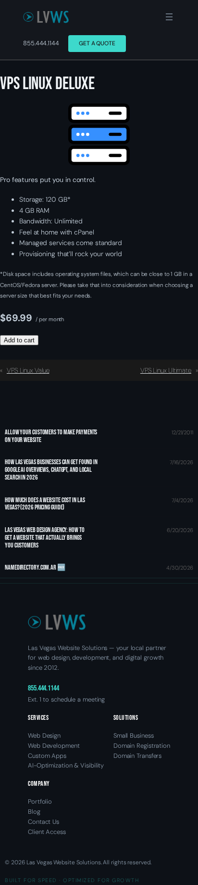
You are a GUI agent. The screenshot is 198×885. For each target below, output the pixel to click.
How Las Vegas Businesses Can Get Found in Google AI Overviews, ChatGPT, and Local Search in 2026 (51, 469)
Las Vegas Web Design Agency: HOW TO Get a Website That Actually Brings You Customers (45, 537)
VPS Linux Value (28, 370)
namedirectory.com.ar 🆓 (35, 568)
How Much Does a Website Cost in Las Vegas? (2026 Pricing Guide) (45, 504)
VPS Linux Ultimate (165, 370)
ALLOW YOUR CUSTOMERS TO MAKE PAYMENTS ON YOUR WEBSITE (51, 436)
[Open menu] (169, 17)
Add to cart (19, 340)
